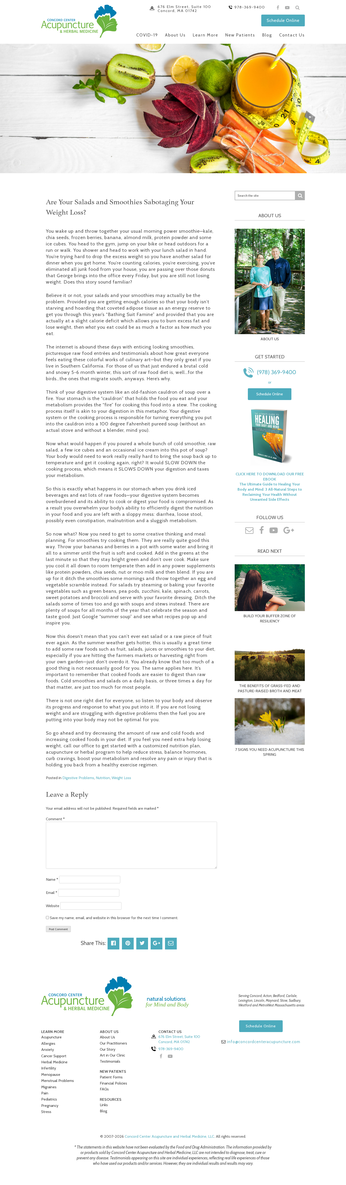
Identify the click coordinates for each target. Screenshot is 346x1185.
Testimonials (110, 1061)
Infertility (48, 1068)
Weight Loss (121, 778)
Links (104, 1105)
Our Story (107, 1049)
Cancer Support (53, 1056)
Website (52, 906)
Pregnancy (49, 1105)
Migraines (48, 1087)
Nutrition (103, 778)
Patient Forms (111, 1077)
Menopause (50, 1074)
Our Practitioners (113, 1043)
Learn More (205, 35)
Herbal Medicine (54, 1062)
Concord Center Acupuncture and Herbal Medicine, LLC (169, 1136)
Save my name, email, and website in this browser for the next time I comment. (114, 918)
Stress (46, 1111)
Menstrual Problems (57, 1080)
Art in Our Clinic (112, 1055)
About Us (175, 35)
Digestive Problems (78, 778)
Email (51, 892)
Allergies (48, 1043)
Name (52, 879)
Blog (267, 35)
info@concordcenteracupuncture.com (263, 1041)
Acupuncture (51, 1037)
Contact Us (292, 35)
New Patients (240, 35)
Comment (55, 819)
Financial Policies (113, 1083)
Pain (44, 1093)
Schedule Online (283, 20)
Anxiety (47, 1049)
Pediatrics (49, 1099)
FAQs (104, 1089)
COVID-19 (147, 35)
